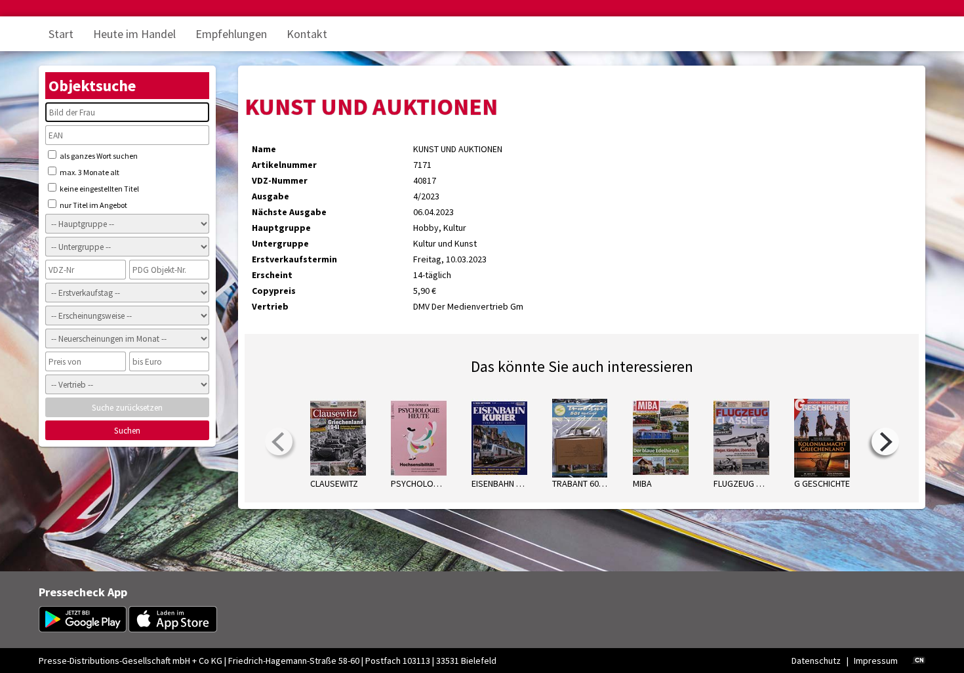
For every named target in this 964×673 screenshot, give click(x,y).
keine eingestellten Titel (98, 189)
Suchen (127, 430)
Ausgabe (270, 196)
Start (61, 33)
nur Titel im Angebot (92, 205)
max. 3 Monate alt (88, 172)
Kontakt (307, 33)
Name (264, 149)
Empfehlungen (231, 33)
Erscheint (272, 275)
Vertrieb (270, 306)
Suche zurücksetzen (127, 407)
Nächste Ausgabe (289, 212)
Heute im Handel (134, 33)
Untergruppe (280, 243)
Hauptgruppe (281, 228)
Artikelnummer (284, 165)
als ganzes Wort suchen (98, 156)
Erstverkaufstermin (294, 259)
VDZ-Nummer (280, 180)
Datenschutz (816, 660)
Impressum (876, 660)
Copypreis (274, 290)
